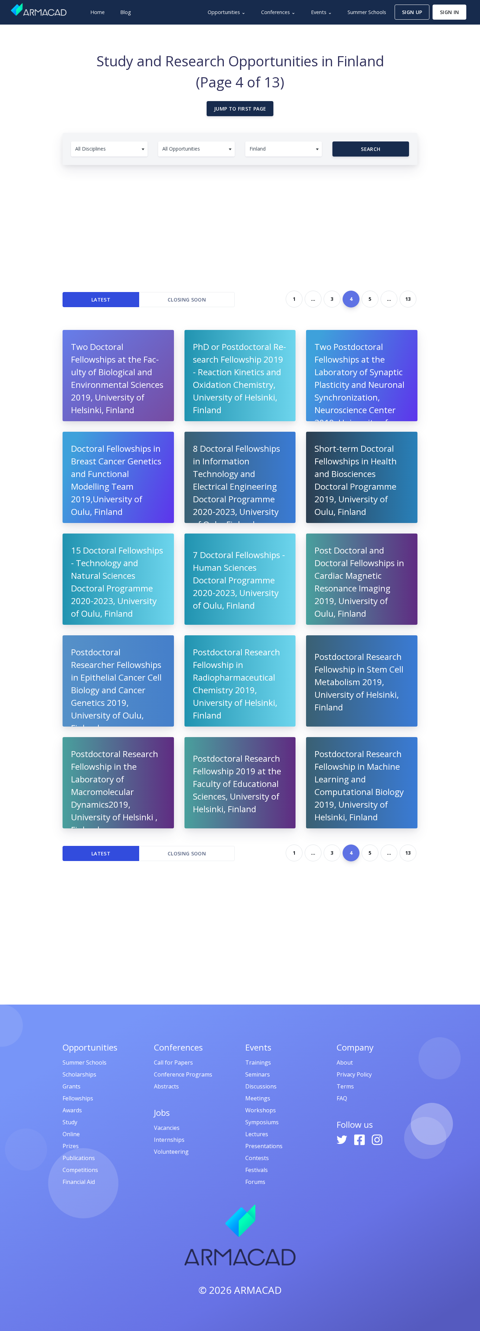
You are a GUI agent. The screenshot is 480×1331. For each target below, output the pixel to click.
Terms (345, 1086)
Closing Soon (187, 299)
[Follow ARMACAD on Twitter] (343, 1139)
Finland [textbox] (257, 148)
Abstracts (166, 1086)
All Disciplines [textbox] (90, 148)
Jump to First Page (240, 108)
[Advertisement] (240, 225)
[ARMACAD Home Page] (38, 9)
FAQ (342, 1098)
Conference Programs (183, 1074)
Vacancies (167, 1128)
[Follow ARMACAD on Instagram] (377, 1139)
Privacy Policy (354, 1074)
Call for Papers (173, 1062)
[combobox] (109, 149)
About (345, 1062)
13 (408, 299)
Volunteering (171, 1151)
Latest (100, 299)
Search (370, 149)
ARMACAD (258, 1290)
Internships (169, 1140)
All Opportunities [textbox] (181, 148)
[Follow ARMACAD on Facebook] (360, 1139)
